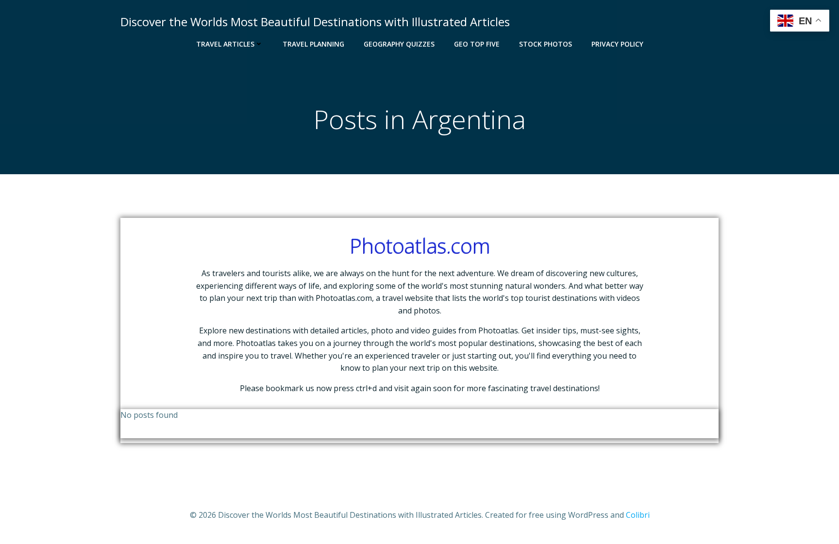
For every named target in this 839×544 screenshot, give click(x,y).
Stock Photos (545, 44)
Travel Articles (225, 44)
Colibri (638, 515)
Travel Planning (313, 44)
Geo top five (477, 44)
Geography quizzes (399, 44)
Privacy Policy (617, 44)
